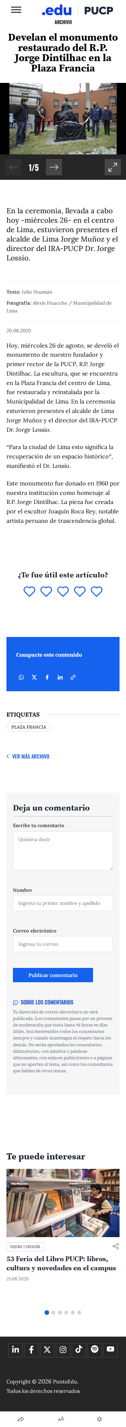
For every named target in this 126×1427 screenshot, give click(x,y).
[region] (63, 131)
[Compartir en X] (34, 677)
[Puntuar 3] (63, 592)
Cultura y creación (25, 1246)
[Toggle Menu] (16, 10)
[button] (54, 167)
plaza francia (28, 727)
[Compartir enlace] (116, 1246)
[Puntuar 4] (80, 592)
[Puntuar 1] (29, 592)
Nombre (22, 890)
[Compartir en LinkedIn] (60, 677)
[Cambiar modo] (99, 1419)
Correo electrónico (35, 931)
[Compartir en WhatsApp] (21, 677)
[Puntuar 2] (46, 592)
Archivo (63, 21)
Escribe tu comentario (38, 825)
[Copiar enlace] (73, 677)
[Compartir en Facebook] (47, 677)
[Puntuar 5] (96, 592)
